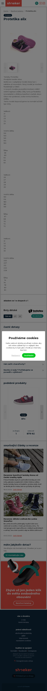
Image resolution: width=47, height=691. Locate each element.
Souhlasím (29, 355)
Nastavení (15, 355)
